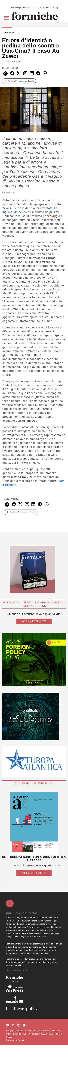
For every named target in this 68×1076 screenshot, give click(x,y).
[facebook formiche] (7, 1025)
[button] (7, 17)
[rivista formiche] (34, 823)
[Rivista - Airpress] (34, 988)
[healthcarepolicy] (34, 1009)
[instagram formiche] (18, 1025)
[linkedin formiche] (24, 1025)
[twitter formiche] (13, 1025)
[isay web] (21, 1040)
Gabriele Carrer (13, 62)
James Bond (8, 33)
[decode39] (34, 999)
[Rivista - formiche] (34, 979)
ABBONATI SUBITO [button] (34, 621)
